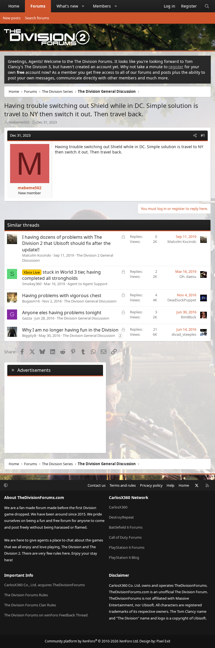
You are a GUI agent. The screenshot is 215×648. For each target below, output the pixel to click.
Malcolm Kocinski (36, 255)
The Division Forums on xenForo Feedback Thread (46, 615)
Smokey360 (31, 283)
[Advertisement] (55, 413)
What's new (67, 6)
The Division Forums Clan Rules (30, 604)
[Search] (207, 6)
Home (13, 6)
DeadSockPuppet (181, 299)
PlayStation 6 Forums (126, 547)
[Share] (195, 135)
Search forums (37, 17)
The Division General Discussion (90, 301)
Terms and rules (122, 485)
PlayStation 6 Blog (124, 557)
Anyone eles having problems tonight (61, 312)
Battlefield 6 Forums (125, 527)
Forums (38, 6)
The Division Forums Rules (26, 594)
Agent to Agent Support (87, 283)
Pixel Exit (163, 641)
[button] (83, 6)
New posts (11, 17)
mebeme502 (19, 122)
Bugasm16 (31, 301)
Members (102, 6)
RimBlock (188, 317)
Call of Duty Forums (125, 537)
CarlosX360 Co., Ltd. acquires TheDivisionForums (44, 584)
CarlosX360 (118, 507)
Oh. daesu (187, 276)
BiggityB (29, 335)
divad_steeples (184, 334)
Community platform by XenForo (92, 641)
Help (170, 485)
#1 (203, 135)
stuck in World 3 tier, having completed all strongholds (61, 275)
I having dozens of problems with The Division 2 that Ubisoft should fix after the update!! (66, 243)
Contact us (97, 485)
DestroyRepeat (121, 517)
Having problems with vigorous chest (61, 295)
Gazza (27, 318)
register (176, 66)
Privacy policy (151, 485)
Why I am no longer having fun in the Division (70, 330)
